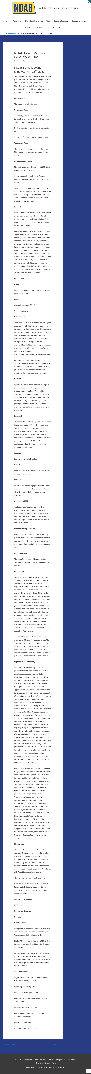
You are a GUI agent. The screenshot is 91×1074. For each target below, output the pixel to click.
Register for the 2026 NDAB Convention (28, 21)
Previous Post (9, 1044)
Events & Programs (61, 21)
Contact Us (38, 28)
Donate (28, 28)
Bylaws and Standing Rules (46, 1063)
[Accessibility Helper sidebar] (89, 1)
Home (7, 21)
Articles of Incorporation (56, 1060)
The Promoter (40, 1060)
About (48, 21)
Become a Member (79, 21)
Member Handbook (53, 28)
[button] (65, 28)
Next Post (57, 1044)
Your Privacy (28, 1060)
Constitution (72, 1060)
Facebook (17, 1060)
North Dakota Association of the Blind (58, 8)
